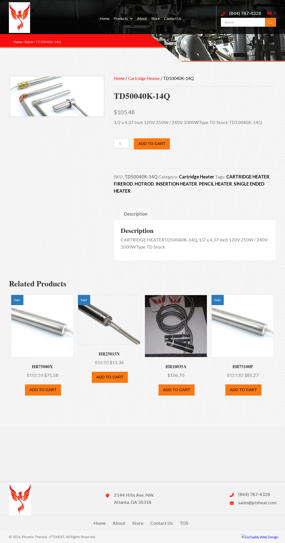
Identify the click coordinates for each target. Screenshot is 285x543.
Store (137, 523)
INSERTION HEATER (176, 183)
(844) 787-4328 (245, 13)
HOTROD (144, 183)
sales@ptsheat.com (257, 502)
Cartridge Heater (144, 78)
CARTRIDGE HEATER (247, 176)
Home (119, 78)
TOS (184, 523)
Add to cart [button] (43, 390)
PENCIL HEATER (215, 183)
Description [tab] (135, 213)
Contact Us (161, 523)
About (119, 523)
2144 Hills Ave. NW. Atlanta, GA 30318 (134, 498)
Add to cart (151, 143)
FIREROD (123, 183)
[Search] (270, 22)
